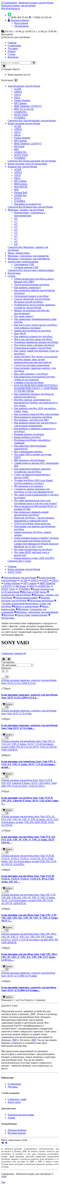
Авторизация (21, 26)
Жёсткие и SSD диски (34, 592)
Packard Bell (20, 192)
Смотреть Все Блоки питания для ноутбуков (32, 160)
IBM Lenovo (20, 183)
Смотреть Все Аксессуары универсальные (31, 270)
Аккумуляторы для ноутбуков (24, 86)
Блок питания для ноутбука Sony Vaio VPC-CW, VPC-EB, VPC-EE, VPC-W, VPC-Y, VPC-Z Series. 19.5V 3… (29, 918)
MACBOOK (21, 186)
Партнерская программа (21, 1114)
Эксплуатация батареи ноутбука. (32, 284)
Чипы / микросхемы (19, 253)
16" (16, 224)
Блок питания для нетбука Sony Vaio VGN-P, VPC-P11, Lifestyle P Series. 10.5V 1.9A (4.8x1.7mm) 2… (29, 800)
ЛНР (33, 1040)
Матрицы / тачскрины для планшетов (28, 255)
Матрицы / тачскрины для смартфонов (29, 258)
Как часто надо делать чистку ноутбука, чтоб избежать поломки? (35, 326)
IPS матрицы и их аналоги (28, 486)
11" (16, 238)
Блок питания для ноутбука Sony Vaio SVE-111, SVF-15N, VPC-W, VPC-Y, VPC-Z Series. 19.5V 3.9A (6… (28, 839)
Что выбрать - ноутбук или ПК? (31, 420)
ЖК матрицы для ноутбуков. (29, 460)
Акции (11, 1117)
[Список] (3, 659)
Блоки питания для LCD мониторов (27, 163)
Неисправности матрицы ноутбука (33, 417)
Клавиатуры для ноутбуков (22, 166)
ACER (17, 88)
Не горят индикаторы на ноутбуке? (33, 549)
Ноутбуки (9, 615)
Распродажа (14, 273)
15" (16, 227)
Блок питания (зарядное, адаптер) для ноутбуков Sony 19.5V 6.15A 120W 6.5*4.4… (29, 696)
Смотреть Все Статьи (19, 561)
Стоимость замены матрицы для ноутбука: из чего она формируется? (33, 490)
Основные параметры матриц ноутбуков (36, 342)
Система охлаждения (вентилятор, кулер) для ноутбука (26, 605)
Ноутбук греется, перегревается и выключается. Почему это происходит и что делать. (36, 402)
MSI (16, 149)
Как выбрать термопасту (27, 287)
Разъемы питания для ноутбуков (25, 599)
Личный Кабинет (17, 1130)
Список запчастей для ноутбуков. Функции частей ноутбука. (32, 300)
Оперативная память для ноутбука (32, 348)
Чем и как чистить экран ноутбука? (33, 339)
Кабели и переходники (26, 606)
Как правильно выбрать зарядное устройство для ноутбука (32, 470)
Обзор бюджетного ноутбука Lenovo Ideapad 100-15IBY (34, 280)
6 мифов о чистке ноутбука (29, 382)
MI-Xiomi (19, 146)
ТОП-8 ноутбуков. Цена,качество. (32, 523)
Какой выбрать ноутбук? (27, 437)
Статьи (11, 54)
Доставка (13, 48)
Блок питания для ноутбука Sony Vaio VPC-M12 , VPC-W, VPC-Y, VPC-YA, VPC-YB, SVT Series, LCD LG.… (29, 957)
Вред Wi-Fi (20, 333)
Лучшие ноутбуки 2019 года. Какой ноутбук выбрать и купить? (33, 482)
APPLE (18, 91)
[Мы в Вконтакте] (2, 1143)
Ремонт (12, 51)
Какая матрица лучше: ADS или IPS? (34, 558)
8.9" (16, 244)
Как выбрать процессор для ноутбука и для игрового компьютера (35, 424)
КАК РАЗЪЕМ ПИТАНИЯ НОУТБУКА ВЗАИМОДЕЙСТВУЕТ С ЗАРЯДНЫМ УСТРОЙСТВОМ (36, 388)
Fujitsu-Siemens (22, 100)
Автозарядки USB (24, 264)
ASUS (17, 94)
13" (16, 232)
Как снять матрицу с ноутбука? (31, 373)
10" (16, 241)
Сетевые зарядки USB (26, 267)
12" (16, 235)
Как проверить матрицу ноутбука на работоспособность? (34, 395)
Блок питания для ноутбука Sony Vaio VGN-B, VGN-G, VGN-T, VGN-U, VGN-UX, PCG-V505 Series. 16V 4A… (28, 879)
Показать (6, 668)
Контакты (13, 57)
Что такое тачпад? (23, 316)
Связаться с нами (17, 1099)
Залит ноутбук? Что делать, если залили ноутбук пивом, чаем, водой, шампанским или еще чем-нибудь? (35, 359)
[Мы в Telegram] (6, 1143)
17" (16, 221)
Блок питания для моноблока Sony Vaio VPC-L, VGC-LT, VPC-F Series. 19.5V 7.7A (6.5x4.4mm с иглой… (28, 764)
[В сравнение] (2, 677)
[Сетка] (9, 659)
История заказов (17, 1133)
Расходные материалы (41, 600)
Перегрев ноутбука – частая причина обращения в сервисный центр (34, 519)
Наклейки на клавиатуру (27, 204)
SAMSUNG (20, 112)
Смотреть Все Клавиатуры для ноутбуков (30, 206)
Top (3, 1182)
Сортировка (7, 662)
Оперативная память (26, 597)
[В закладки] (6, 677)
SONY (17, 198)
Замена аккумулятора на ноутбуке (32, 330)
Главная (12, 42)
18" (16, 218)
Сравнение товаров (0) (13, 653)
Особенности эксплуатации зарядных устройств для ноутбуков (34, 306)
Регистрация (21, 23)
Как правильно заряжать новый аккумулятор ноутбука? (31, 513)
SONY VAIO (21, 114)
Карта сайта (14, 1102)
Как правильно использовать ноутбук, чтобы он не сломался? (35, 378)
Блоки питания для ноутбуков (24, 123)
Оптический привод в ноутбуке (31, 296)
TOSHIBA (19, 117)
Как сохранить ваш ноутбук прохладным (36, 414)
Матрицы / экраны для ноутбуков (26, 209)
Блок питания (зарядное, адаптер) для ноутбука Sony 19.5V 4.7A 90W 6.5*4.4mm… (28, 989)
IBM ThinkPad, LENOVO (28, 106)
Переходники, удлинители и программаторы (29, 214)
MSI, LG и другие (24, 109)
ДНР (14, 1040)
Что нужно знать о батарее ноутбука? (34, 345)
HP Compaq (20, 103)
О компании (14, 45)
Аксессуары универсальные (23, 261)
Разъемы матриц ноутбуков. (29, 434)
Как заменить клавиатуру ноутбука (33, 336)
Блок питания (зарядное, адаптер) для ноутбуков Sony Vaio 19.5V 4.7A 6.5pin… (29, 727)
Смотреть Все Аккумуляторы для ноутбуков (32, 120)
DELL (17, 97)
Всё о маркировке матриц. (28, 451)
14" (16, 230)
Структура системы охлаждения (31, 365)
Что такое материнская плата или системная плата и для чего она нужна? (35, 502)
